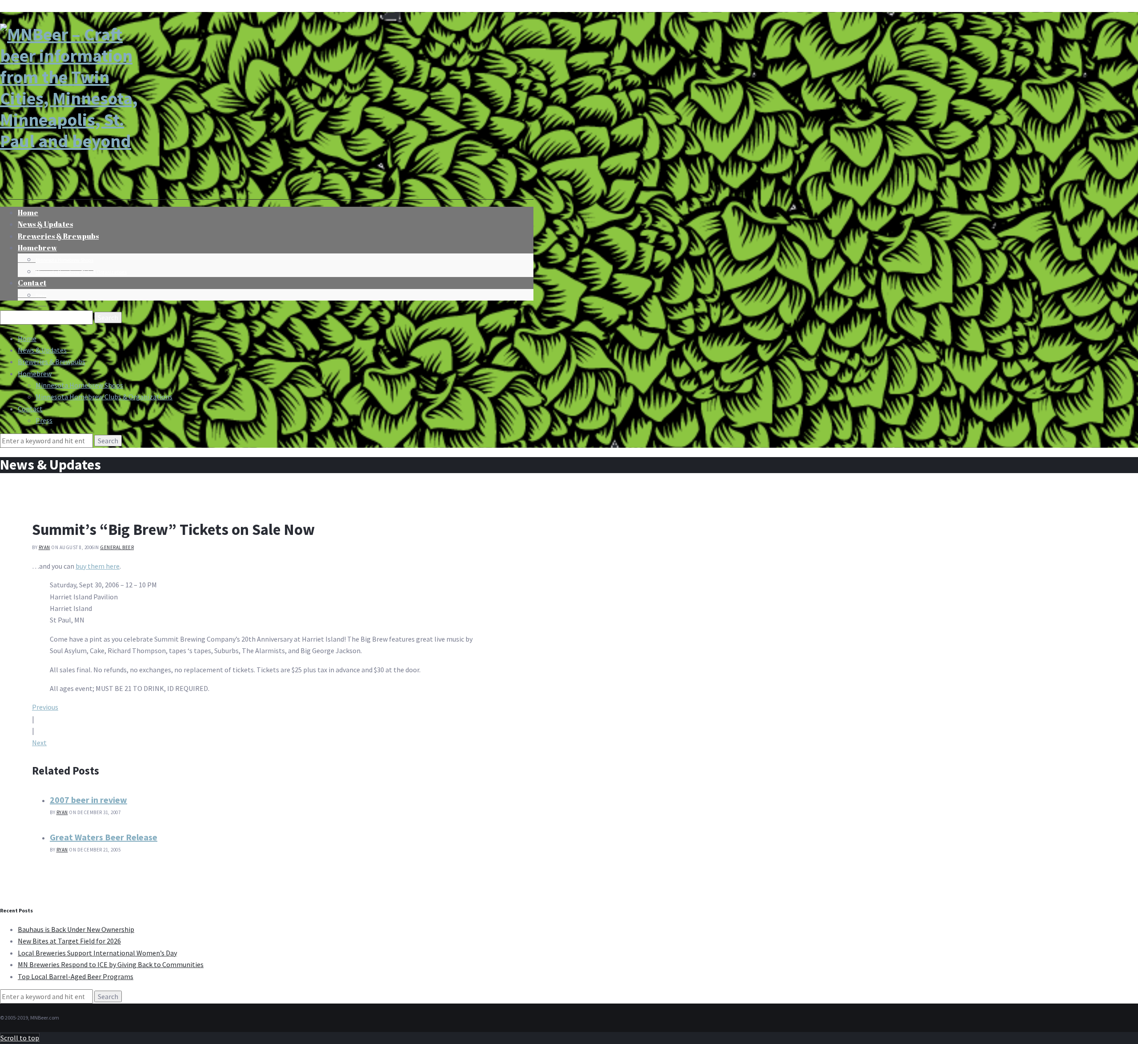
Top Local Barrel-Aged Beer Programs (75, 976)
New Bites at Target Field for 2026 (69, 940)
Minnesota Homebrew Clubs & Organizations (81, 272)
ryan (44, 547)
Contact (32, 283)
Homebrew (37, 248)
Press (41, 296)
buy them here (98, 566)
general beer (117, 547)
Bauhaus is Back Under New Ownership (76, 929)
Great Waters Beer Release (103, 837)
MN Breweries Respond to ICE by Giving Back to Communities (111, 964)
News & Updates (42, 349)
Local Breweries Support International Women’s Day (97, 952)
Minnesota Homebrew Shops (64, 260)
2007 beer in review (88, 799)
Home (27, 338)
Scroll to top (19, 1037)
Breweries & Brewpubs (58, 236)
